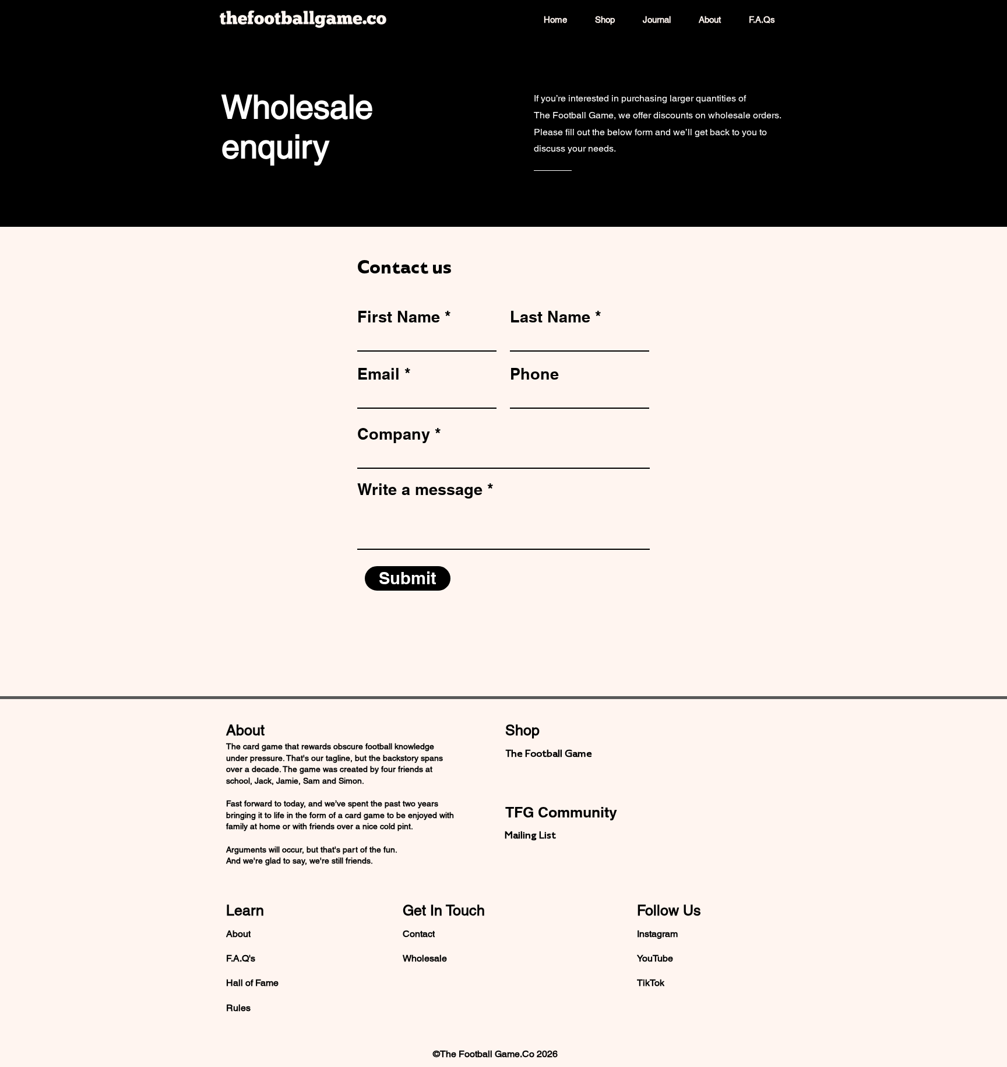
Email (378, 374)
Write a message (420, 489)
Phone (534, 374)
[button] (552, 835)
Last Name (550, 317)
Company (393, 434)
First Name (398, 317)
